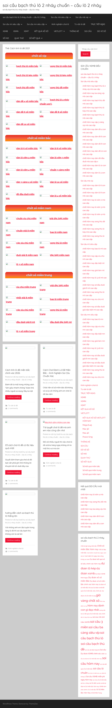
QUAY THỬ (19, 38)
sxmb (98, 683)
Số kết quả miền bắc (91, 466)
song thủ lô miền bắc (61, 66)
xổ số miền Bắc (92, 689)
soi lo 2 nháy (85, 683)
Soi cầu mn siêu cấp (36, 24)
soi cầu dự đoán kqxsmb (92, 650)
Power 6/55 (88, 437)
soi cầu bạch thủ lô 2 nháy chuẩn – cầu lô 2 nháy (52, 5)
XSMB (5, 31)
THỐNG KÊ (74, 31)
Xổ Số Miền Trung (96, 693)
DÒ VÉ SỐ (101, 31)
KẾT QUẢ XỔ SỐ (41, 31)
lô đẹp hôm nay (87, 617)
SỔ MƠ (6, 38)
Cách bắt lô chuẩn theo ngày (95, 553)
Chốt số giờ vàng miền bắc (89, 546)
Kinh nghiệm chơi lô (60, 24)
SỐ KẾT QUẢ (34, 38)
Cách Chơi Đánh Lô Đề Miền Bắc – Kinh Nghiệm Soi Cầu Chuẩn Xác (57, 373)
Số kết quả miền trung (92, 470)
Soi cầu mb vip (82, 17)
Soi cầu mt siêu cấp (11, 24)
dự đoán (87, 559)
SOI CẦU (88, 31)
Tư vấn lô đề (79, 24)
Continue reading (13, 397)
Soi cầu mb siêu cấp (59, 17)
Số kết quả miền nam (92, 474)
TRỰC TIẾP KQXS (98, 24)
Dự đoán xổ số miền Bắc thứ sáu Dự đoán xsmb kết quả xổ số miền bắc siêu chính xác (93, 588)
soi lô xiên (92, 683)
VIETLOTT (58, 31)
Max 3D (86, 429)
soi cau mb (97, 617)
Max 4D (86, 433)
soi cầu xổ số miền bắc (100, 680)
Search (85, 54)
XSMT (26, 31)
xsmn (85, 689)
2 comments (13, 408)
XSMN (15, 31)
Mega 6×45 (87, 425)
